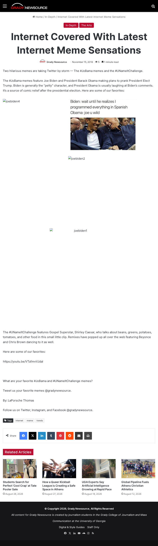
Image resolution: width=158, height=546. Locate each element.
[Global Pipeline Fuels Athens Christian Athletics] (138, 468)
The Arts (86, 25)
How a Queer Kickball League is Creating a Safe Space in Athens (58, 485)
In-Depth (50, 16)
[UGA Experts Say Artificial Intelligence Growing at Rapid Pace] (99, 468)
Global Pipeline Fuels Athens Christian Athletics (135, 485)
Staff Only (93, 527)
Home (39, 16)
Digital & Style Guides (72, 527)
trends (40, 420)
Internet (19, 420)
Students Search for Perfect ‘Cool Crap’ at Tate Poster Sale (19, 485)
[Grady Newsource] (29, 6)
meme (30, 420)
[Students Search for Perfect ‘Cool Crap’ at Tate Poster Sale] (20, 468)
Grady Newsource (57, 62)
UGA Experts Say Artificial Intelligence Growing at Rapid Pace (97, 485)
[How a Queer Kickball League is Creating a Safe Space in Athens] (59, 468)
